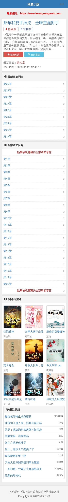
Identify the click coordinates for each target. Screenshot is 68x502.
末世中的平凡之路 (14, 399)
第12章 (7, 231)
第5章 (6, 185)
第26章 (7, 110)
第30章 (21, 62)
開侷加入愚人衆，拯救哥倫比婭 (23, 423)
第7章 (6, 198)
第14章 (7, 244)
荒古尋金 (8, 365)
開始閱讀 (14, 54)
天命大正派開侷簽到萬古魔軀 (22, 462)
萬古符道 (30, 399)
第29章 (7, 90)
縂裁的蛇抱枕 (13, 475)
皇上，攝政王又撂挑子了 (19, 449)
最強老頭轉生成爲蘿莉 (18, 416)
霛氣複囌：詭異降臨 (17, 436)
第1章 (6, 159)
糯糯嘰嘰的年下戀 (15, 456)
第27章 (7, 103)
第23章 (7, 130)
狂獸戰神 (8, 331)
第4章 (6, 178)
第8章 (6, 205)
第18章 (7, 270)
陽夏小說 (33, 4)
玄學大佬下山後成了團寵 (39, 331)
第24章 (7, 123)
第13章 (7, 238)
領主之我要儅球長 (15, 442)
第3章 (6, 172)
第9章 (6, 211)
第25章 (7, 116)
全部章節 (35, 54)
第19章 (7, 277)
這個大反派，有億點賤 (38, 365)
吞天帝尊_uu (53, 365)
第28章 (7, 97)
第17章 (7, 264)
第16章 (7, 257)
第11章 (7, 224)
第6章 (6, 191)
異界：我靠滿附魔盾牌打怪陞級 (23, 429)
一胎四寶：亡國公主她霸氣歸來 (23, 469)
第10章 (7, 218)
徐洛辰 (11, 29)
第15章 (7, 251)
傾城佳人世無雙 (55, 399)
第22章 (7, 136)
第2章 (6, 165)
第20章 (7, 284)
